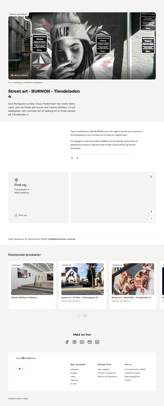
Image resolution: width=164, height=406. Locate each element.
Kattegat (74, 369)
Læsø (72, 376)
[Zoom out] (151, 219)
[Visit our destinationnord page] (97, 342)
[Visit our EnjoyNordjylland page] (82, 342)
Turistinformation (133, 373)
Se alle (73, 384)
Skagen (74, 373)
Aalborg (74, 380)
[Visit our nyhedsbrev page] (89, 342)
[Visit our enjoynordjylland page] (67, 342)
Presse (128, 380)
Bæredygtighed (132, 376)
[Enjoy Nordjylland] (25, 358)
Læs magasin (104, 369)
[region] (113, 197)
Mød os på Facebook (107, 376)
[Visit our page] (74, 342)
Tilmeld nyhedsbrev (107, 373)
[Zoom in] (151, 212)
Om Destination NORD (135, 369)
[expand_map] (151, 177)
